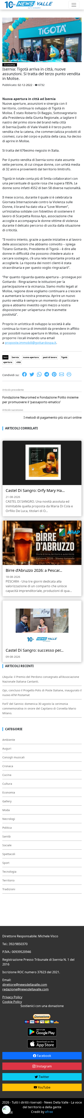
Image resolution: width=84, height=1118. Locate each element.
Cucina (6, 775)
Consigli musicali (13, 757)
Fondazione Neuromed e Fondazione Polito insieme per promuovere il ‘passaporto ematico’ (40, 399)
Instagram (44, 1066)
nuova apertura (31, 357)
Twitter (43, 1077)
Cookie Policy (12, 1002)
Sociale (7, 845)
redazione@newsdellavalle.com (25, 989)
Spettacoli (8, 854)
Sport (5, 863)
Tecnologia (9, 871)
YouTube (43, 1087)
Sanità (6, 836)
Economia (9, 64)
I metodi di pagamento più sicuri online (53, 417)
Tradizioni (8, 889)
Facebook (43, 1056)
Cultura (7, 784)
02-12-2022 (25, 85)
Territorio (8, 880)
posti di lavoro (50, 357)
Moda (6, 810)
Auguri (6, 748)
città (18, 362)
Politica (7, 827)
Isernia (15, 357)
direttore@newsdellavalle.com (24, 984)
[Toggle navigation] (73, 5)
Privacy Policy (12, 997)
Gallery (7, 801)
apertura (7, 362)
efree (49, 1112)
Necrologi (8, 819)
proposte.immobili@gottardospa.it (30, 342)
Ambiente (8, 740)
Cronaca (7, 766)
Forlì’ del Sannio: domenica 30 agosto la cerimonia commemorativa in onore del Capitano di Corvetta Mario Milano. (39, 708)
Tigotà (64, 357)
